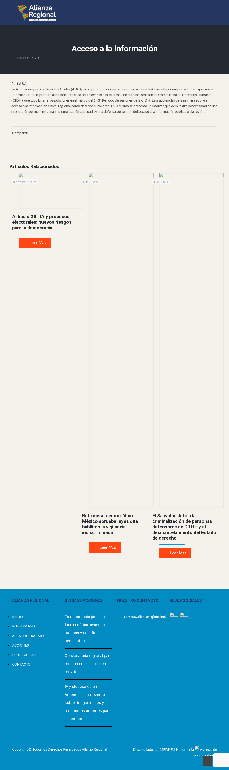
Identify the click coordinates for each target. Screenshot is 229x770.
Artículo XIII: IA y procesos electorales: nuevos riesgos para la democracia (42, 222)
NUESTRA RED (23, 626)
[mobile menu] (210, 12)
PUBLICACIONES (25, 655)
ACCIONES (20, 645)
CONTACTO (21, 664)
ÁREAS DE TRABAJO (28, 636)
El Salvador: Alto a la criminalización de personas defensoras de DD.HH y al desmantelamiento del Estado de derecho (184, 527)
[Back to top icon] (207, 761)
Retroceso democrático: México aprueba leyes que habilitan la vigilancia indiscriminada (110, 524)
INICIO (17, 617)
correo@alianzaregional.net (145, 616)
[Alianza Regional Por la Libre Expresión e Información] (36, 12)
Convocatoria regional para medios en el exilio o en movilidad (88, 663)
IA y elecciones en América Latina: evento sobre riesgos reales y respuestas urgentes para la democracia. (87, 702)
